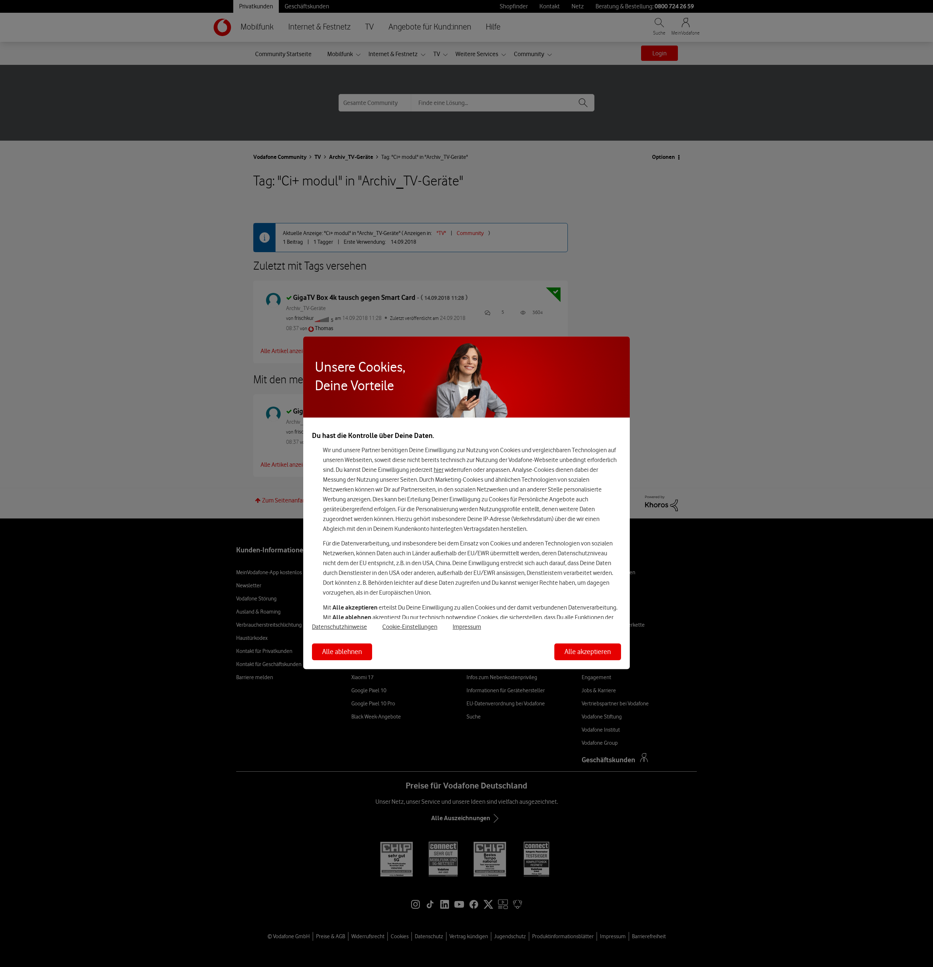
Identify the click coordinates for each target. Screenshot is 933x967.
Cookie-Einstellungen (409, 627)
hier (439, 469)
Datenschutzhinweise (339, 627)
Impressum (467, 627)
